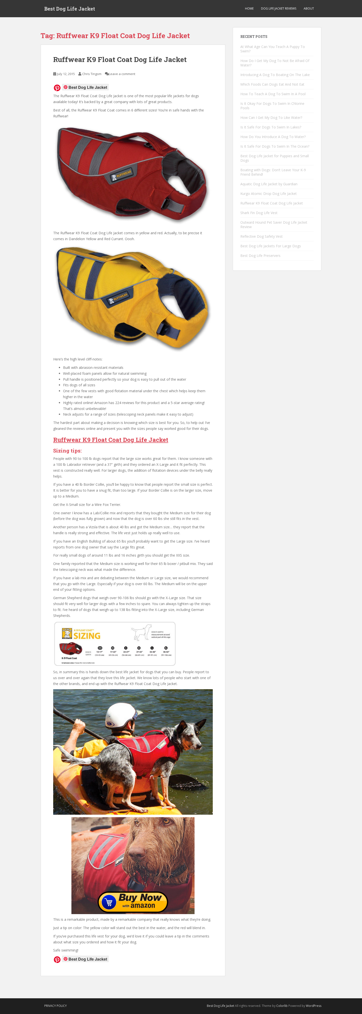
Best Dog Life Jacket (69, 8)
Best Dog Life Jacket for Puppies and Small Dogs (274, 158)
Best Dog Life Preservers (260, 255)
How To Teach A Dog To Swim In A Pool (273, 94)
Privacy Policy (55, 1006)
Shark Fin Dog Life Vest (259, 212)
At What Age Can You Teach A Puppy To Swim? (272, 48)
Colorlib (282, 1006)
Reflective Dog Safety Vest (261, 236)
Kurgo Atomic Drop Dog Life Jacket (268, 193)
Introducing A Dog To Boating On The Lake (275, 74)
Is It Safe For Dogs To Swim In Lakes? (270, 127)
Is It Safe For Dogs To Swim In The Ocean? (274, 146)
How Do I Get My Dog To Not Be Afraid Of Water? (274, 62)
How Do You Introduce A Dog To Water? (273, 136)
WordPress (313, 1006)
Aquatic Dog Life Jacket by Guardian (268, 184)
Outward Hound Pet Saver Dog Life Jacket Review (273, 224)
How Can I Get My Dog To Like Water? (271, 117)
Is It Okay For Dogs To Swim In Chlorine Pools (272, 105)
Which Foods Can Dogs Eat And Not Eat (272, 84)
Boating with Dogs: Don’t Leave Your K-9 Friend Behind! (273, 172)
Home (249, 8)
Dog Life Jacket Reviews (278, 8)
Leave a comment (122, 74)
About (309, 8)
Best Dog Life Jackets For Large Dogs (270, 246)
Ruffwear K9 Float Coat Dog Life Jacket (120, 59)
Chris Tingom (91, 74)
